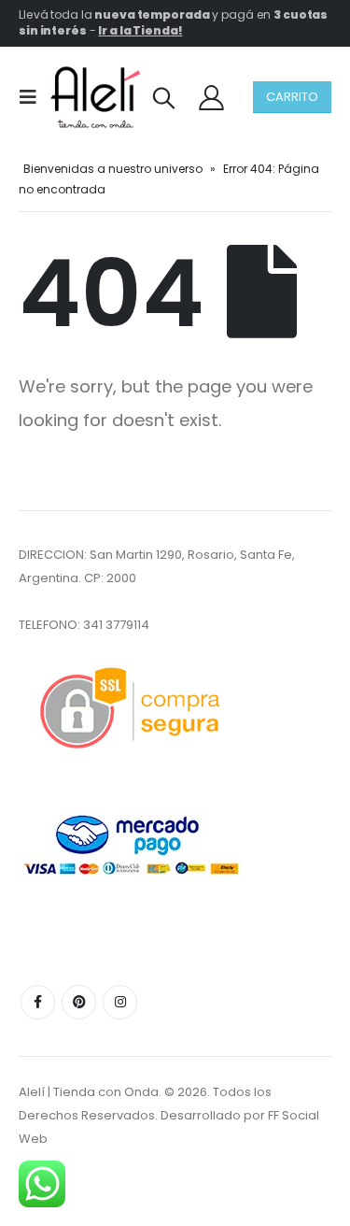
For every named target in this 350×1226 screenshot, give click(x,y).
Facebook (38, 1002)
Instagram (120, 1002)
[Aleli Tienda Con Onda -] (95, 97)
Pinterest (79, 1002)
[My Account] (211, 96)
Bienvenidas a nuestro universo (113, 169)
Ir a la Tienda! (140, 30)
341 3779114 (116, 625)
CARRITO (292, 97)
